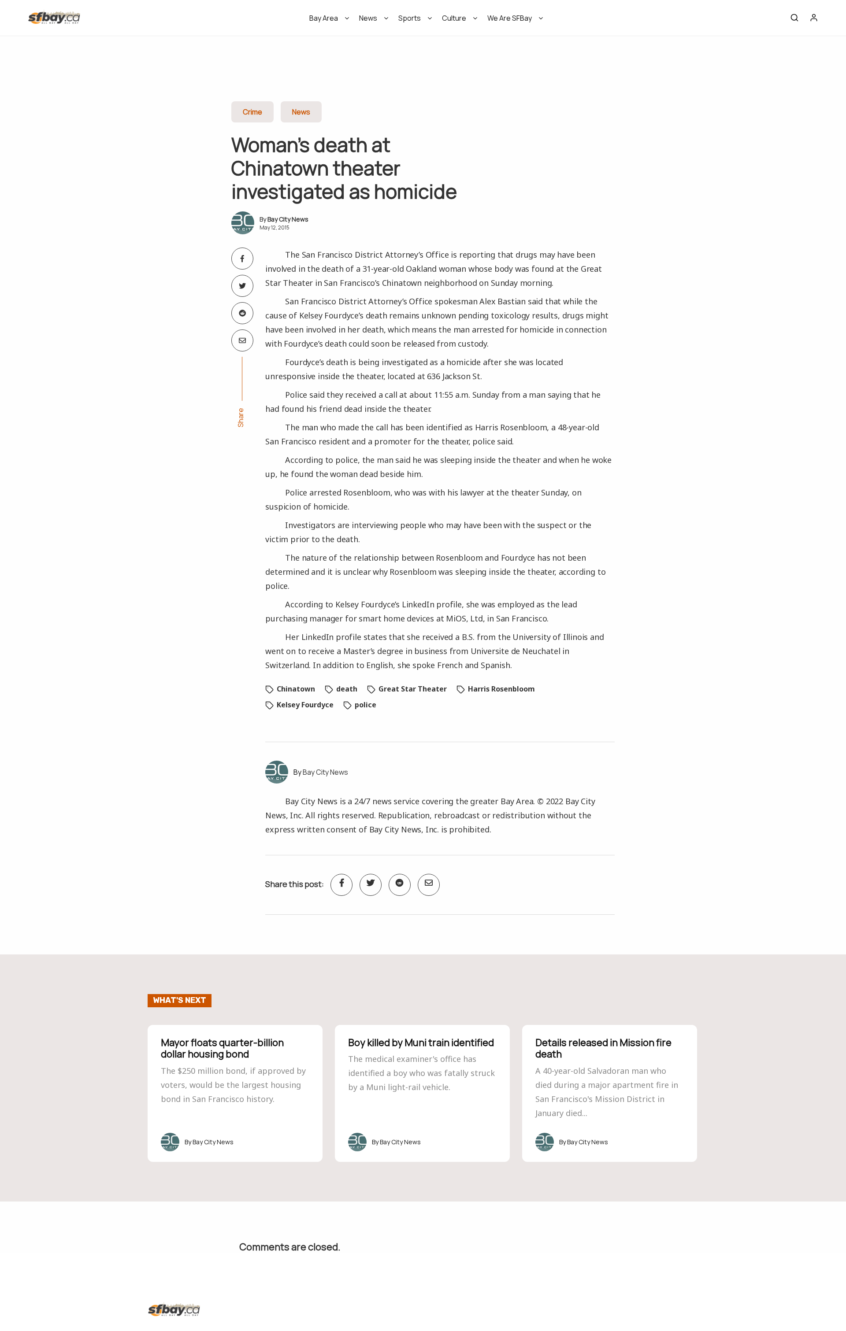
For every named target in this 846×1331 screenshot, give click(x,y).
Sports (409, 18)
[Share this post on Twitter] (242, 286)
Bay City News (287, 219)
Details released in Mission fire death (603, 1048)
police (365, 705)
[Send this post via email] (242, 340)
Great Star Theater (412, 689)
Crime (252, 112)
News (368, 18)
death (346, 689)
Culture (454, 18)
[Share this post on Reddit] (242, 313)
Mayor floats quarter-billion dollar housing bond (222, 1048)
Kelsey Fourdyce (305, 705)
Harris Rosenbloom (501, 689)
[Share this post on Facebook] (242, 259)
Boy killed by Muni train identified (421, 1042)
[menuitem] (326, 21)
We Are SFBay (509, 18)
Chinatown (296, 689)
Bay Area (323, 18)
